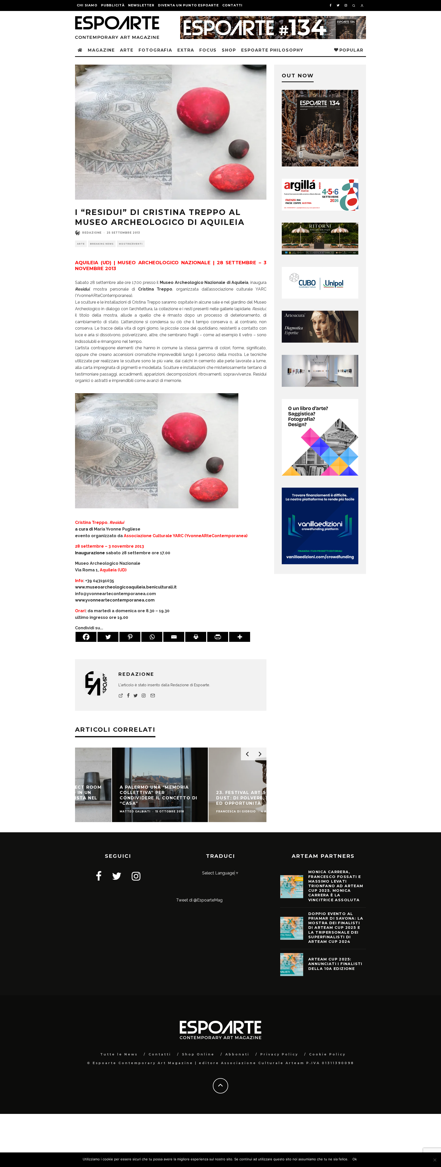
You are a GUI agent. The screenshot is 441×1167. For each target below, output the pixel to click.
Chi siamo (87, 5)
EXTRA (185, 50)
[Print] (195, 637)
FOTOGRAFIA (155, 50)
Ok (354, 1159)
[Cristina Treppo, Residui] (156, 512)
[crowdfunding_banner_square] (320, 562)
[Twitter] (107, 637)
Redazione (92, 232)
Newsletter (141, 5)
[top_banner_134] (273, 19)
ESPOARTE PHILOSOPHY (272, 50)
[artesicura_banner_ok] (320, 341)
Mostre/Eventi (131, 244)
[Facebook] (86, 637)
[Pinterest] (129, 637)
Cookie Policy (327, 1054)
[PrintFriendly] (217, 637)
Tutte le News (119, 1054)
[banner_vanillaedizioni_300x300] (320, 474)
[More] (239, 637)
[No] (434, 1159)
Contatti (232, 5)
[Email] (173, 637)
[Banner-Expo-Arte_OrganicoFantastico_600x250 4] (320, 297)
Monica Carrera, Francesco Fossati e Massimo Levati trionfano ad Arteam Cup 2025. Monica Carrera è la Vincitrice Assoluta (335, 886)
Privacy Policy (279, 1054)
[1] (320, 253)
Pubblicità (113, 5)
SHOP (229, 50)
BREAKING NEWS (102, 244)
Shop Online (198, 1054)
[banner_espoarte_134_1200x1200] (320, 165)
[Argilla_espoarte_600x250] (320, 209)
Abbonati (237, 1054)
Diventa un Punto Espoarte (188, 5)
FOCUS (208, 50)
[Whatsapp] (151, 637)
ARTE (126, 50)
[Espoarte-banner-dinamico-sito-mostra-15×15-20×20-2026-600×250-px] (320, 385)
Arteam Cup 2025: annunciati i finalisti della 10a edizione (335, 964)
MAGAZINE (101, 50)
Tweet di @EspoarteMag (199, 900)
